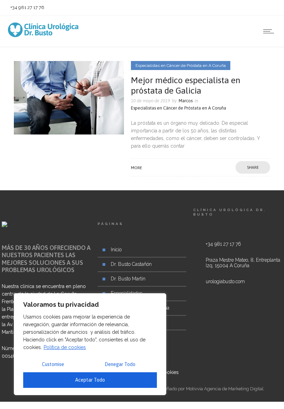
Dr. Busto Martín (128, 278)
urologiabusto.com (225, 281)
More (136, 167)
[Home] (43, 35)
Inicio (116, 249)
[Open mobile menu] (270, 31)
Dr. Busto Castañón (131, 264)
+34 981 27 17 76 (223, 244)
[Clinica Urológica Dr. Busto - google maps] (237, 268)
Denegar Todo (120, 364)
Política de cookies (65, 347)
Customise (53, 364)
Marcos (186, 100)
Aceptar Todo (90, 380)
